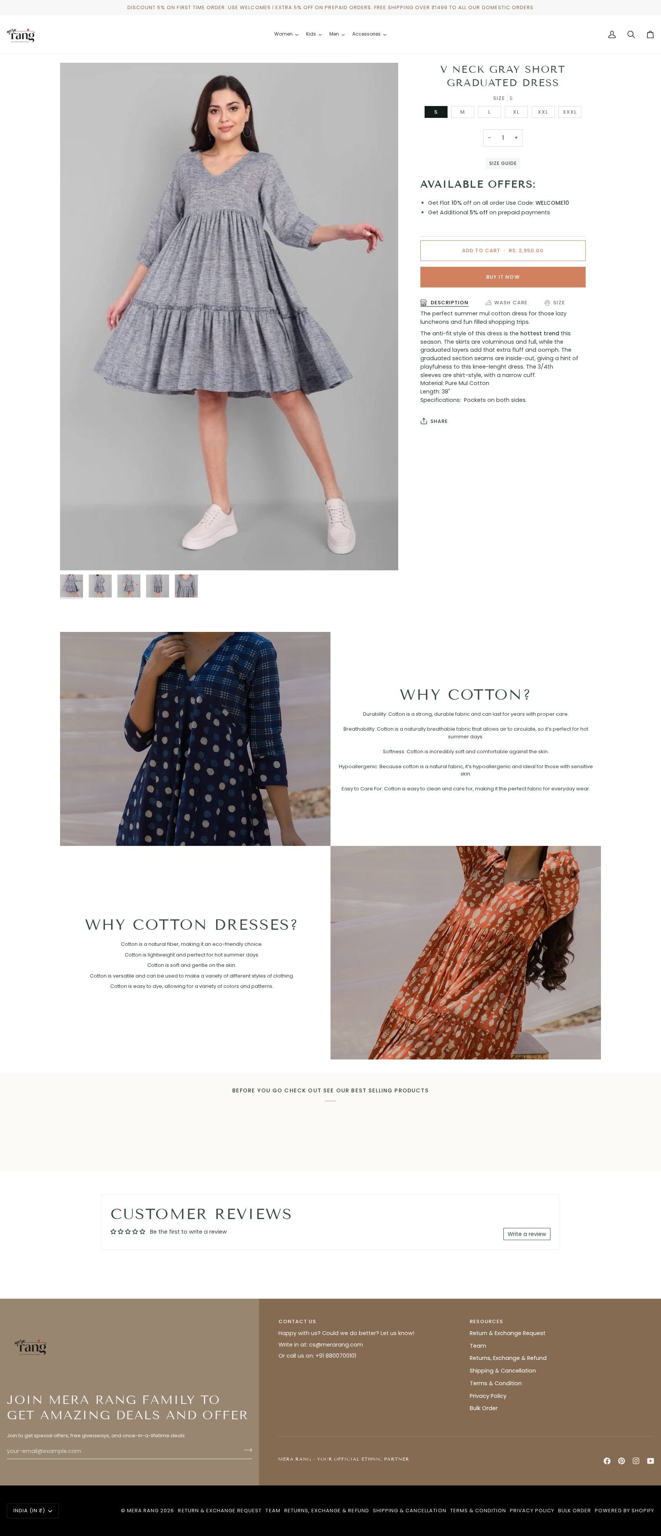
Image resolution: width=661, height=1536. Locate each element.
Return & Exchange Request (507, 1333)
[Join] (245, 1450)
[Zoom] (74, 556)
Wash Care (510, 302)
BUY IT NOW (502, 277)
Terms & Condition (496, 1383)
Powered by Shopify (624, 1510)
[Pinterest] (621, 1461)
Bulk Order (484, 1408)
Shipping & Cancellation (503, 1370)
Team (478, 1346)
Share (439, 421)
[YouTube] (650, 1461)
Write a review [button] (527, 1234)
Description (449, 302)
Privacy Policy (488, 1396)
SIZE (559, 302)
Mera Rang (143, 1510)
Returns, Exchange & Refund (508, 1358)
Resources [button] (486, 1321)
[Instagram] (636, 1461)
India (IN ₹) (29, 1510)
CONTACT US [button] (297, 1321)
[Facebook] (607, 1461)
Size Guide (502, 163)
